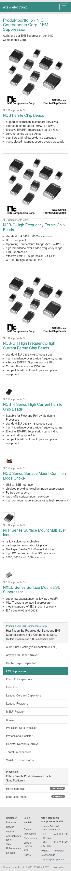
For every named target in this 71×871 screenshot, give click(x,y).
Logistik (10, 831)
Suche (27, 854)
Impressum (30, 833)
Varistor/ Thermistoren (20, 760)
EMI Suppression (16, 671)
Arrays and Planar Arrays (21, 655)
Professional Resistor (19, 736)
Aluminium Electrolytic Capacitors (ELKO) (31, 647)
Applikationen (13, 835)
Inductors (12, 687)
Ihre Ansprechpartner (52, 859)
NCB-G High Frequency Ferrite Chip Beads (34, 227)
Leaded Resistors (17, 703)
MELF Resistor (15, 711)
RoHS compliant (35, 789)
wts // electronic (15, 6)
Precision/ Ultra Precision (21, 728)
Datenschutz (30, 838)
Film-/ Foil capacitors (19, 679)
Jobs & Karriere (28, 844)
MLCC (10, 720)
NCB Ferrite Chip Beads (23, 115)
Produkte (11, 822)
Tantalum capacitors (18, 752)
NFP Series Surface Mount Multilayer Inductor (34, 532)
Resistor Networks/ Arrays (22, 744)
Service (10, 826)
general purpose (35, 797)
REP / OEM (9, 841)
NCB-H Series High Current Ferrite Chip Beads (32, 406)
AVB (26, 850)
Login (27, 817)
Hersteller (11, 817)
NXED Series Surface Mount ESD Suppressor (32, 589)
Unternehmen (13, 848)
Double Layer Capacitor (21, 663)
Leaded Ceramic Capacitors (23, 695)
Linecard (11, 852)
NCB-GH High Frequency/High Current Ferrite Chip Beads (29, 345)
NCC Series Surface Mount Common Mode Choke (34, 475)
